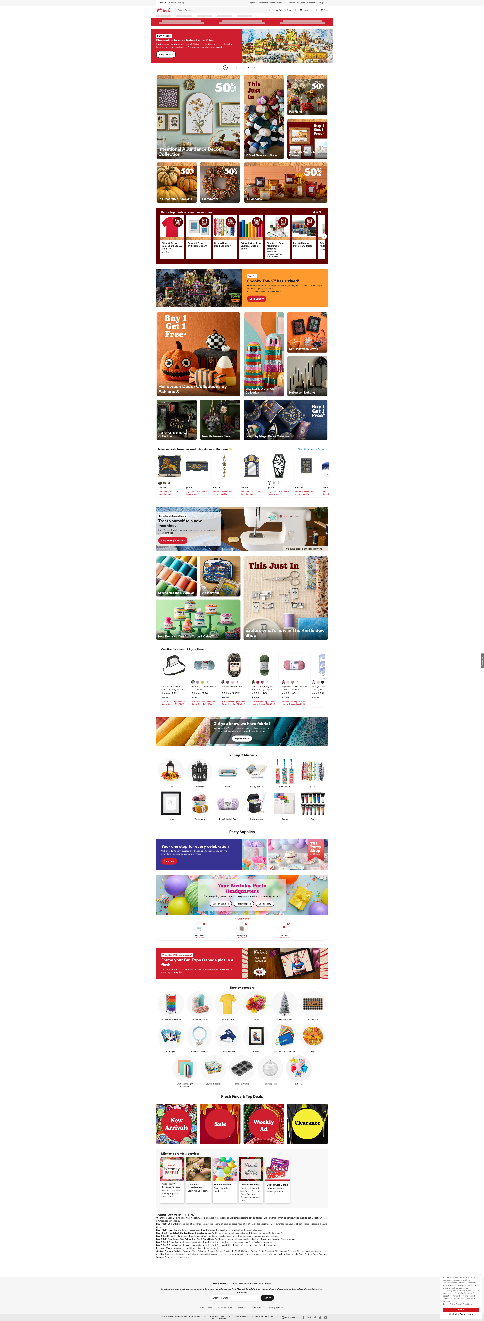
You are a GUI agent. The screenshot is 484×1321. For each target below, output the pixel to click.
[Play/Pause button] (225, 67)
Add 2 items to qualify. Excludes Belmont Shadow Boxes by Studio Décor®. (219, 1233)
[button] (461, 1314)
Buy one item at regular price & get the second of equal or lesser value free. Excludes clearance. (209, 1230)
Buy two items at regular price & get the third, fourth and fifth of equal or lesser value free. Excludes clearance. (216, 1245)
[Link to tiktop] (320, 1317)
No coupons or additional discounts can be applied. (188, 1248)
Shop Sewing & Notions (173, 540)
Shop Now (164, 52)
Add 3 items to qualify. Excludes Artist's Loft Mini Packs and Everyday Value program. (225, 1239)
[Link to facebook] (303, 1317)
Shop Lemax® (257, 299)
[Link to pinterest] (315, 1317)
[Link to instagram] (309, 1317)
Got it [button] (461, 1309)
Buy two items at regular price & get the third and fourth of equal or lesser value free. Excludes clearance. (214, 1242)
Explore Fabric (242, 738)
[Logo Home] (164, 10)
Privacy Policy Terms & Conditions (457, 1304)
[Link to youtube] (326, 1317)
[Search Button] (269, 10)
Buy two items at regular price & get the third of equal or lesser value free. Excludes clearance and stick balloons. (217, 1236)
